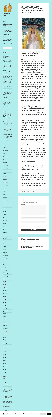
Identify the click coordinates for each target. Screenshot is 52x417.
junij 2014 (4, 336)
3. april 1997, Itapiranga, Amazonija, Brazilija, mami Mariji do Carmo (7, 93)
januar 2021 (5, 215)
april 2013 (4, 357)
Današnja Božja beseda (6, 385)
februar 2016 (5, 305)
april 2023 (4, 174)
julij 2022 (4, 188)
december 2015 (5, 308)
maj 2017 (4, 282)
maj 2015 (4, 319)
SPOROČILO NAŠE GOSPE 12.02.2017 (7, 124)
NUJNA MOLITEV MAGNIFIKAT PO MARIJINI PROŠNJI (7, 127)
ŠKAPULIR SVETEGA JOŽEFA (7, 33)
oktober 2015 (5, 311)
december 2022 (5, 180)
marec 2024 (4, 161)
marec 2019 (4, 249)
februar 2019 (5, 250)
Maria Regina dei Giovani (6, 406)
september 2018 (5, 258)
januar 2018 (5, 270)
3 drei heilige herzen (6, 384)
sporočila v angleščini (6, 410)
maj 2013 (4, 355)
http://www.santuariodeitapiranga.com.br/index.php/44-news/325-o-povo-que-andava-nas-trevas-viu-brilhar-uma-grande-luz (7, 398)
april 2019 (4, 247)
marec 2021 (4, 212)
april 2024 (4, 159)
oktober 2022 (5, 183)
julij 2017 (4, 279)
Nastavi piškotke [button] (43, 413)
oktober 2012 (5, 366)
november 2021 (5, 200)
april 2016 (4, 302)
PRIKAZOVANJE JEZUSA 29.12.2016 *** (7, 140)
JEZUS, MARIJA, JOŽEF (6, 34)
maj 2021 (4, 209)
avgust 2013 (4, 351)
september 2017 (5, 276)
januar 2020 (5, 234)
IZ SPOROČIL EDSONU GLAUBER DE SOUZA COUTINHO (7, 68)
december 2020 (5, 217)
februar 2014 (5, 342)
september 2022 (5, 185)
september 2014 (5, 331)
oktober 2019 (5, 238)
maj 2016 (4, 301)
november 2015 (5, 310)
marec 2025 (4, 153)
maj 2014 (4, 337)
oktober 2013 (5, 348)
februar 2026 (5, 147)
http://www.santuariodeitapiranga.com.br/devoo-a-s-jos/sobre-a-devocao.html (7, 394)
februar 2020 (5, 232)
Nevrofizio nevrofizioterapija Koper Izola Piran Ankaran (7, 408)
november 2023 (5, 165)
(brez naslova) (5, 70)
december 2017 (5, 272)
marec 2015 (4, 322)
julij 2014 (4, 334)
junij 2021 (4, 208)
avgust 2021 (4, 205)
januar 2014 (5, 343)
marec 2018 (4, 267)
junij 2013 (4, 354)
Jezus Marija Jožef (6, 14)
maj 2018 (4, 264)
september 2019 (5, 240)
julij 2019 (4, 243)
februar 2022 (5, 196)
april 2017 (4, 284)
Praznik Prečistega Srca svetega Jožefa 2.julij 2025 (7, 79)
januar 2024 (5, 162)
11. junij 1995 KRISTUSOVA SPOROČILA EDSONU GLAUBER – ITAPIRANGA (7, 96)
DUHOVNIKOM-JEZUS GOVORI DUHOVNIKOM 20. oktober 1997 (7, 82)
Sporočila (4, 21)
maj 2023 (4, 173)
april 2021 (4, 211)
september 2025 (5, 150)
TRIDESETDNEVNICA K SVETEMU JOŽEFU (7, 57)
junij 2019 (4, 244)
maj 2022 (4, 191)
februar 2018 (5, 269)
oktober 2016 (5, 293)
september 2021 (5, 203)
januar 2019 (5, 252)
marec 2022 (4, 194)
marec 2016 (4, 304)
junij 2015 (4, 317)
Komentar (23, 204)
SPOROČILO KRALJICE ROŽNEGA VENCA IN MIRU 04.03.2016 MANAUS (7, 121)
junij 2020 (4, 226)
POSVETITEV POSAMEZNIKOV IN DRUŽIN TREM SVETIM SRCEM (7, 28)
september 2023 (5, 168)
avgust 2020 (4, 223)
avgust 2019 (4, 241)
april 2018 (4, 266)
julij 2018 (4, 261)
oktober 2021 (5, 202)
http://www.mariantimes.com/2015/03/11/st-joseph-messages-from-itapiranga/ (7, 390)
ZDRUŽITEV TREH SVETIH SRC (7, 36)
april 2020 (4, 229)
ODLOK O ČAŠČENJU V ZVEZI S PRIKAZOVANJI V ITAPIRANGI (7, 40)
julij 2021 (4, 206)
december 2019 (5, 235)
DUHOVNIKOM (5, 41)
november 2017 (5, 273)
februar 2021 (5, 214)
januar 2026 (5, 148)
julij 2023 (4, 170)
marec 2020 (4, 231)
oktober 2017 (5, 275)
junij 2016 (4, 299)
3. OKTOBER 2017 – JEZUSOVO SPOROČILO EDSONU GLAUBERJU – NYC (7, 103)
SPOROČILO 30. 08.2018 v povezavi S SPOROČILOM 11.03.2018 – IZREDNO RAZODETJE (7, 115)
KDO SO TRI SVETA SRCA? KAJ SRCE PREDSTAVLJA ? (7, 77)
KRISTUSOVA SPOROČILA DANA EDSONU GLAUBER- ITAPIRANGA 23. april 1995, (7, 100)
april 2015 (4, 320)
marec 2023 (4, 176)
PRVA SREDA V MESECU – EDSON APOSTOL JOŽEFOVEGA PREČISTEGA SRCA (7, 107)
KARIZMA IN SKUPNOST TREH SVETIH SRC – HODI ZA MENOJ (7, 31)
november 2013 (5, 346)
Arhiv (4, 43)
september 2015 (5, 313)
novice (33, 191)
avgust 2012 (4, 369)
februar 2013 (5, 360)
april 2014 (4, 339)
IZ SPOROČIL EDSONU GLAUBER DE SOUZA (7, 63)
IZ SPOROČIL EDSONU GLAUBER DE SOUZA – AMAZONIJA (7, 55)
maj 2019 (4, 246)
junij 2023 (4, 171)
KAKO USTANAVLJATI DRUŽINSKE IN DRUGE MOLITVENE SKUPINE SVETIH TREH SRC (7, 24)
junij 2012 (4, 372)
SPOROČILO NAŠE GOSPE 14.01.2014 (7, 137)
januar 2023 (5, 179)
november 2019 (5, 237)
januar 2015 (5, 325)
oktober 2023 (5, 167)
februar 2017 (5, 287)
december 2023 (5, 164)
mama (4, 131)
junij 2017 (4, 281)
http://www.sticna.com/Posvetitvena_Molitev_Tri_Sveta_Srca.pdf (7, 402)
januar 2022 (5, 197)
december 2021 (5, 199)
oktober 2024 (5, 156)
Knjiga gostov (5, 37)
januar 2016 (5, 307)
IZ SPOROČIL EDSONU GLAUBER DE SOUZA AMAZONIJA (7, 66)
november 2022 (5, 182)
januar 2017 (5, 288)
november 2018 (5, 255)
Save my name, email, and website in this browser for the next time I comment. (32, 226)
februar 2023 (5, 177)
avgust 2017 (4, 278)
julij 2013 (4, 352)
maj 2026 (4, 145)
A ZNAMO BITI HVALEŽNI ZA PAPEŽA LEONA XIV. (7, 75)
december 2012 (5, 363)
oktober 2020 (5, 220)
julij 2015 (4, 316)
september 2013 (5, 349)
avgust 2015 (4, 314)
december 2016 (5, 290)
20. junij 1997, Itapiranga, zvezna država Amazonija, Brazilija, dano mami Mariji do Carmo (7, 86)
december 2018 (5, 253)
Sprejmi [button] (49, 413)
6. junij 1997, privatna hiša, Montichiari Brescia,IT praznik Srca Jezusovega (7, 90)
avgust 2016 (4, 296)
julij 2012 (4, 371)
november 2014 (5, 328)
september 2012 (5, 368)
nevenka (4, 378)
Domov (4, 19)
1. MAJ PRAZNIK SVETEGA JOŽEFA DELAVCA (7, 118)
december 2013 (5, 345)
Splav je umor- (5, 59)
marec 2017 (4, 285)
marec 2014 (4, 340)
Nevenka (4, 113)
